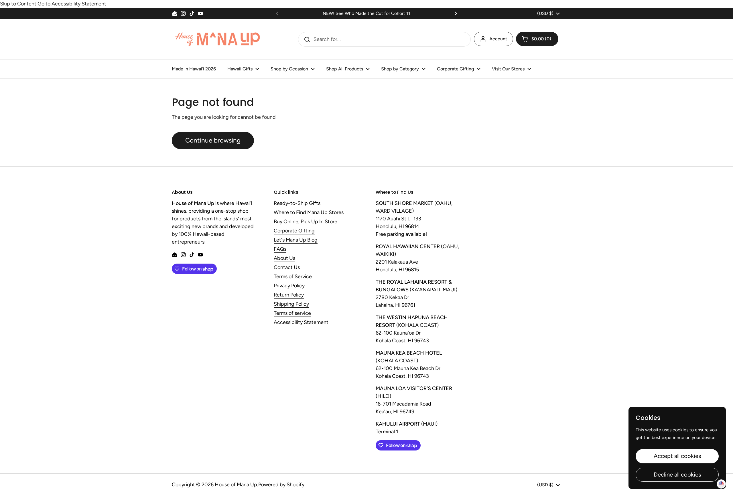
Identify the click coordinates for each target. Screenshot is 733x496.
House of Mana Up (236, 484)
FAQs (280, 249)
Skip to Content (18, 4)
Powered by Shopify (281, 484)
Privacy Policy (289, 285)
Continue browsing (213, 140)
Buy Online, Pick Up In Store (305, 221)
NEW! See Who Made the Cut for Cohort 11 (366, 13)
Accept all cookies (677, 455)
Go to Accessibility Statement (72, 4)
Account (498, 39)
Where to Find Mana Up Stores (309, 212)
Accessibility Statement (301, 322)
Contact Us (287, 267)
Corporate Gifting (294, 231)
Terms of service (292, 313)
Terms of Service (293, 276)
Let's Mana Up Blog (296, 240)
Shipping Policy (291, 304)
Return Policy (289, 295)
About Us (284, 258)
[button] (537, 39)
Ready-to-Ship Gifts (297, 203)
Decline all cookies (677, 474)
